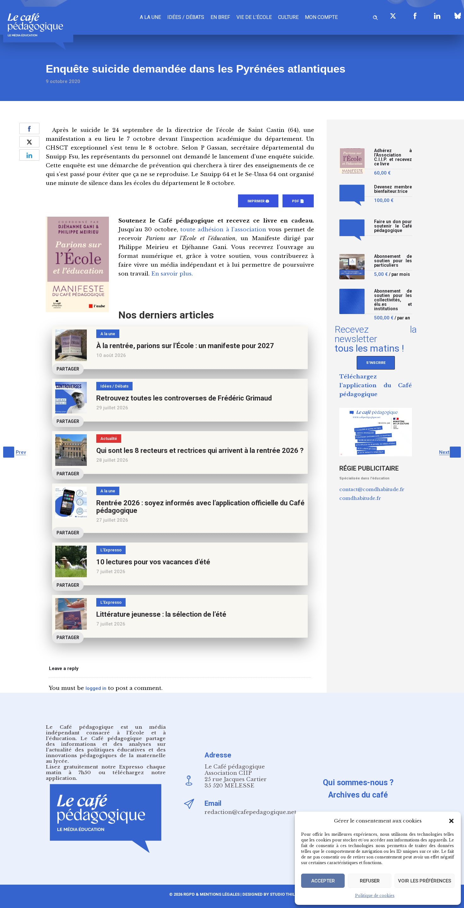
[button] (451, 821)
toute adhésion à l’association (223, 229)
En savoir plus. (172, 273)
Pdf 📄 (298, 201)
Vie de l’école (254, 17)
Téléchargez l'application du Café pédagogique (375, 385)
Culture (288, 17)
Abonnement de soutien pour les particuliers (393, 261)
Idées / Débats (185, 17)
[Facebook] (415, 15)
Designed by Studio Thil (268, 894)
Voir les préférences (424, 881)
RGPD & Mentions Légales (211, 894)
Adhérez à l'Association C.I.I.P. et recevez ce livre (393, 157)
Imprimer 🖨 (258, 201)
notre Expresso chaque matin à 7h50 (106, 769)
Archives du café (358, 794)
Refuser (370, 881)
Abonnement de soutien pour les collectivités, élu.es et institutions (393, 300)
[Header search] (375, 16)
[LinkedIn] (437, 15)
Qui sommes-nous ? (358, 782)
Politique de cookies (375, 895)
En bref (220, 17)
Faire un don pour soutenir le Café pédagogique (393, 226)
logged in (96, 688)
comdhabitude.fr (360, 498)
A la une (150, 17)
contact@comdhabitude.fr (371, 489)
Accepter (323, 881)
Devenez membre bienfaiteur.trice (393, 189)
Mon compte (321, 17)
